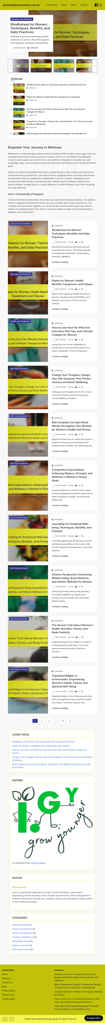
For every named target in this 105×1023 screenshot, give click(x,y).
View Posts (51, 5)
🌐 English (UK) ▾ (94, 1018)
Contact (84, 5)
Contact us (7, 982)
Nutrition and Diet (20, 945)
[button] (10, 65)
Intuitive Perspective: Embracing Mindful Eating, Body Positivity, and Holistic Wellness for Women (72, 578)
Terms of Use (8, 995)
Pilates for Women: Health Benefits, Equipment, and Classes (53, 97)
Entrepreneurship (20, 925)
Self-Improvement (19, 368)
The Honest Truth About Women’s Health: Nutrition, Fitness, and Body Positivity (72, 628)
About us (6, 978)
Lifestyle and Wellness (22, 19)
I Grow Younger (38, 863)
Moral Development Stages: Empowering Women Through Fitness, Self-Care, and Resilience (78, 986)
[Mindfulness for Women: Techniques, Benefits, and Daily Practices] (28, 244)
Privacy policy (8, 991)
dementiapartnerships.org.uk (21, 5)
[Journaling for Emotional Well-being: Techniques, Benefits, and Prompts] (28, 538)
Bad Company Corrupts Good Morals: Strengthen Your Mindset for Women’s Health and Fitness (72, 426)
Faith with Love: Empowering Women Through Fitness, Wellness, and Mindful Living (76, 1007)
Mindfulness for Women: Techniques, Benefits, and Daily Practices (30, 28)
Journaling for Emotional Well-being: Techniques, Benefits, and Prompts (71, 527)
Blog (4, 987)
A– (11, 1019)
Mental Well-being (19, 517)
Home (73, 5)
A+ (4, 1019)
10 (63, 721)
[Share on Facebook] (96, 5)
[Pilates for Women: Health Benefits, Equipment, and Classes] (28, 292)
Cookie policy (8, 999)
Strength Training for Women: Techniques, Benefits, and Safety (79, 993)
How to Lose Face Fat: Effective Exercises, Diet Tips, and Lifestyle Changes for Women (72, 331)
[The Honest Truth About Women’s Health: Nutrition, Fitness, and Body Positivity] (28, 639)
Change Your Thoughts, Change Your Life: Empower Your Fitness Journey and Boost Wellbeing (71, 378)
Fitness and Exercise (22, 929)
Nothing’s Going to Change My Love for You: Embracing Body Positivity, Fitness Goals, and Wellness (76, 977)
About (64, 5)
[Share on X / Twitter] (100, 5)
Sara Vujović (19, 47)
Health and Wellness (20, 321)
